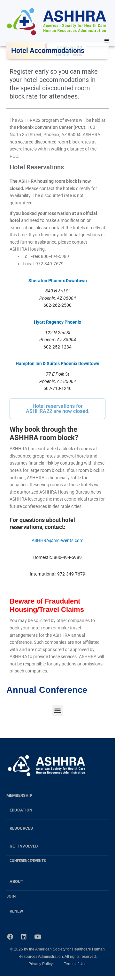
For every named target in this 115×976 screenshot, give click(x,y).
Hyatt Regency (49, 322)
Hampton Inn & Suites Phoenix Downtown (57, 363)
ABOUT (16, 881)
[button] (57, 710)
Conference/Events (28, 860)
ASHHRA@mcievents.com (57, 540)
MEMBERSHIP (19, 795)
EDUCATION (21, 810)
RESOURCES (21, 828)
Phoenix (72, 322)
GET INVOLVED (24, 846)
